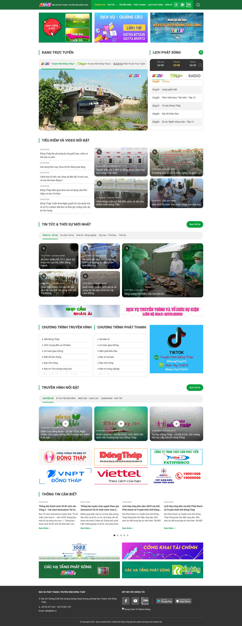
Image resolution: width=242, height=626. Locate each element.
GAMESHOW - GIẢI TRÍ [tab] (111, 398)
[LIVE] (93, 99)
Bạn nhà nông (51, 363)
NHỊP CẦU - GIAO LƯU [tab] (88, 398)
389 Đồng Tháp (51, 339)
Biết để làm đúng (52, 357)
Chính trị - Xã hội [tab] (50, 235)
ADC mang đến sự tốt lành (57, 345)
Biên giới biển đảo (108, 351)
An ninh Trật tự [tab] (67, 235)
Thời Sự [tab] (122, 235)
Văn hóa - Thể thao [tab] (107, 235)
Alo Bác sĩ (104, 339)
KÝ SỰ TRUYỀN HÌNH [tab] (65, 398)
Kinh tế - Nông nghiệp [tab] (86, 235)
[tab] (58, 64)
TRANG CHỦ (100, 5)
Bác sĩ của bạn (106, 357)
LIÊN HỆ (168, 5)
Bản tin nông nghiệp (109, 368)
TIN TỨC (111, 5)
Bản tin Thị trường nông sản (58, 368)
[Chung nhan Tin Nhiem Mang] (162, 609)
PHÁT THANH (140, 5)
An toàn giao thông (53, 351)
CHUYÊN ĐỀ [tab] (48, 398)
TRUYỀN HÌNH (125, 5)
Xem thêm (43, 528)
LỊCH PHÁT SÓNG (155, 5)
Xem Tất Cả (195, 224)
